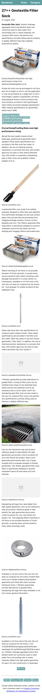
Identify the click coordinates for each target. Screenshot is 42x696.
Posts (24, 2)
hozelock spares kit (11, 115)
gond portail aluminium (12, 120)
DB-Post (21, 669)
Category (35, 2)
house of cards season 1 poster (16, 123)
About (35, 680)
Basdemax (7, 2)
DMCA (6, 680)
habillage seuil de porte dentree (16, 117)
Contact (27, 680)
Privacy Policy (17, 680)
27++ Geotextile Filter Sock (20, 13)
